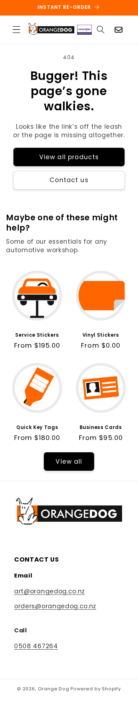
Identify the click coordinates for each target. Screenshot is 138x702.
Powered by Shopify (95, 689)
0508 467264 (36, 646)
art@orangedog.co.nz (49, 591)
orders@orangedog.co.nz (55, 606)
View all (69, 461)
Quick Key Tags (37, 427)
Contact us (69, 180)
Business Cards (101, 427)
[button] (16, 30)
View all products (69, 157)
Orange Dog (53, 689)
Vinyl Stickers (100, 335)
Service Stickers (37, 335)
